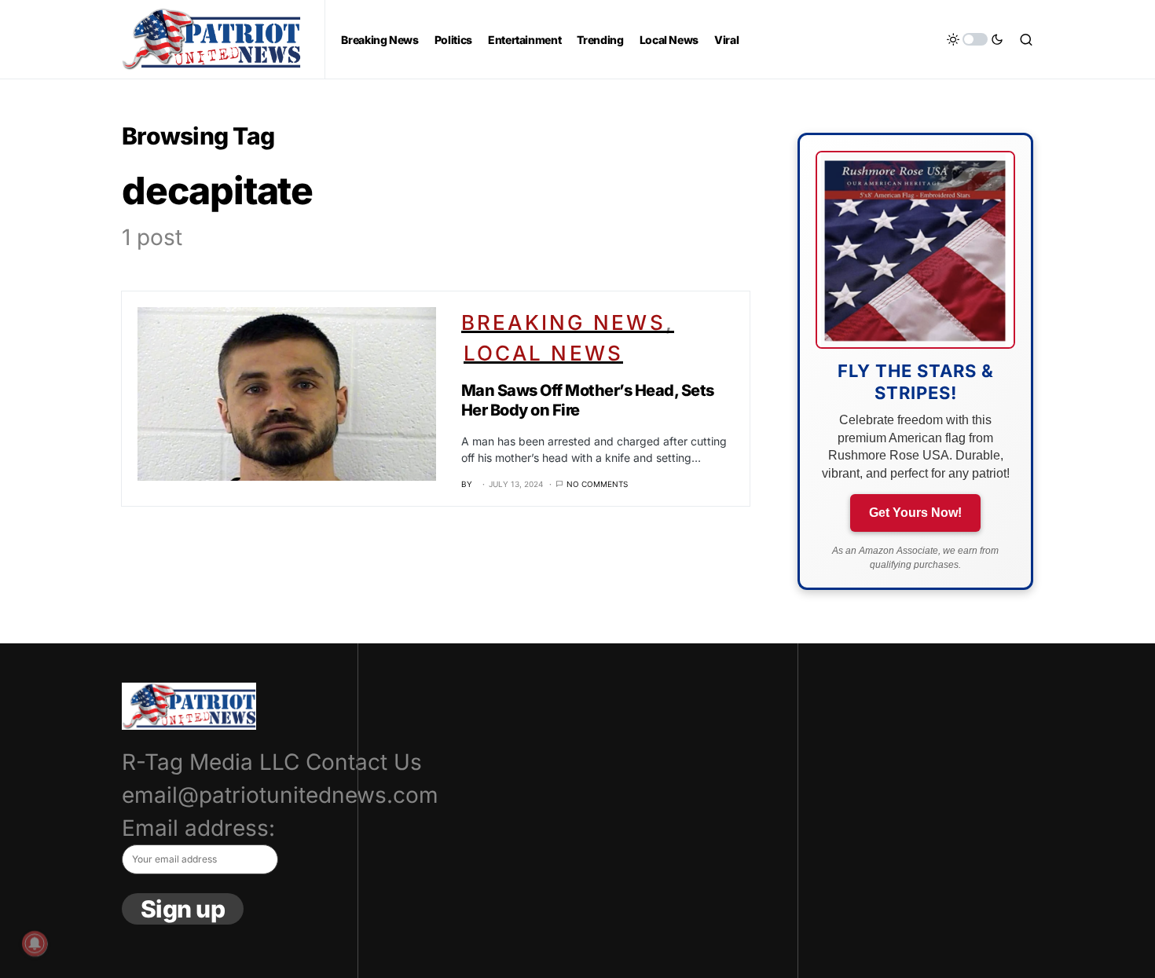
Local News (544, 353)
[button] (975, 39)
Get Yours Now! (915, 512)
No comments (597, 484)
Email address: (198, 828)
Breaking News (563, 322)
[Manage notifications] (34, 943)
